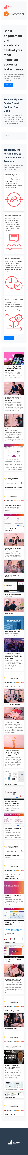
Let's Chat (8, 84)
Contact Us (9, 338)
